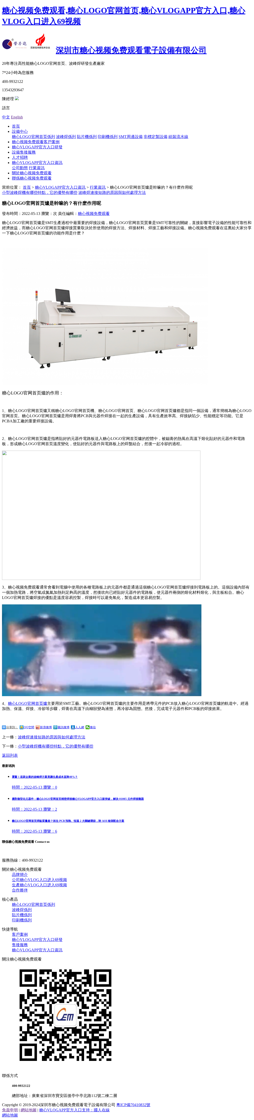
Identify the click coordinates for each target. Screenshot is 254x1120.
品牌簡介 (20, 874)
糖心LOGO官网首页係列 (33, 137)
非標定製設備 (155, 137)
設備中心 (20, 131)
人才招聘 (20, 157)
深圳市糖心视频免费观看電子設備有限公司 (131, 50)
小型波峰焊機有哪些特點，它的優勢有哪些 (39, 192)
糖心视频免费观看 (94, 213)
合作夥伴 (20, 890)
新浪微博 (46, 727)
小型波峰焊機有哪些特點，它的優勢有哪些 (55, 746)
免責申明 (10, 1110)
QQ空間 (29, 727)
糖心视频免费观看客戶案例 (36, 142)
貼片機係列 (87, 137)
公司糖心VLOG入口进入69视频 (39, 880)
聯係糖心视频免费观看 (32, 178)
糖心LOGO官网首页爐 (27, 703)
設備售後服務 (24, 152)
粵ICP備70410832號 (133, 1105)
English (17, 117)
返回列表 (10, 755)
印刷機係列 (108, 137)
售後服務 (20, 945)
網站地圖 (28, 1110)
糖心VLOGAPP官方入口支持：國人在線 (74, 1110)
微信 (93, 727)
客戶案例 (20, 934)
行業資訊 (37, 168)
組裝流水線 (178, 137)
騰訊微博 (63, 727)
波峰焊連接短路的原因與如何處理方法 (112, 192)
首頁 (16, 126)
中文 (6, 117)
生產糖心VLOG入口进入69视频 (39, 885)
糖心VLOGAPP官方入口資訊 (37, 162)
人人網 (79, 727)
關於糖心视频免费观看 (32, 173)
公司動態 (20, 168)
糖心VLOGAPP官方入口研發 (37, 147)
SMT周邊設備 (131, 137)
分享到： (12, 727)
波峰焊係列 (66, 137)
